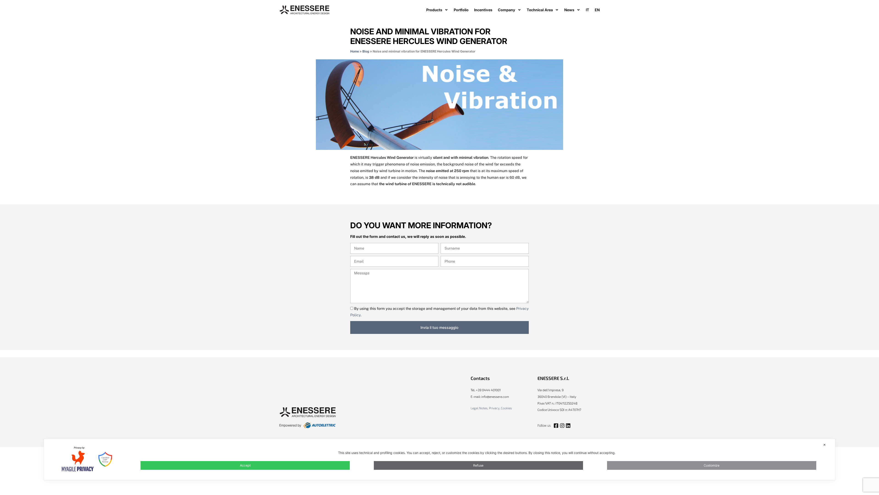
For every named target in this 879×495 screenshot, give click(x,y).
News (569, 10)
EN (597, 10)
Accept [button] (245, 465)
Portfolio (461, 10)
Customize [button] (711, 465)
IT (587, 10)
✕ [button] (824, 445)
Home (354, 51)
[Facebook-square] (556, 426)
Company (506, 10)
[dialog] (439, 459)
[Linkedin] (568, 426)
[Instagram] (562, 426)
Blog (365, 51)
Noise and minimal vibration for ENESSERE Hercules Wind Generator (428, 36)
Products (434, 10)
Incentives (483, 10)
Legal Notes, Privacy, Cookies (491, 408)
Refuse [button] (478, 465)
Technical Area (540, 10)
